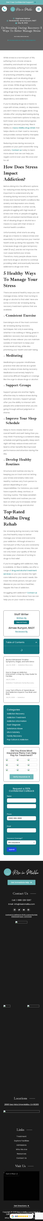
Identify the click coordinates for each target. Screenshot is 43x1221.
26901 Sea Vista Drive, (14, 1104)
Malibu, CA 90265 (31, 1104)
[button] (39, 9)
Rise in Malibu (17, 36)
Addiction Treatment (13, 683)
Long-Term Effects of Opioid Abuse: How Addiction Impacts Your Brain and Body (21, 692)
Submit (12, 849)
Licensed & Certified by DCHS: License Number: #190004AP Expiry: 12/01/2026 (22, 916)
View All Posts (21, 622)
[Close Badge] (33, 1214)
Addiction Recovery (24, 36)
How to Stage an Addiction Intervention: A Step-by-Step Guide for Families (21, 674)
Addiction (21, 697)
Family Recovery (28, 683)
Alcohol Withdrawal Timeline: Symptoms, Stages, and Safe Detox (20, 661)
